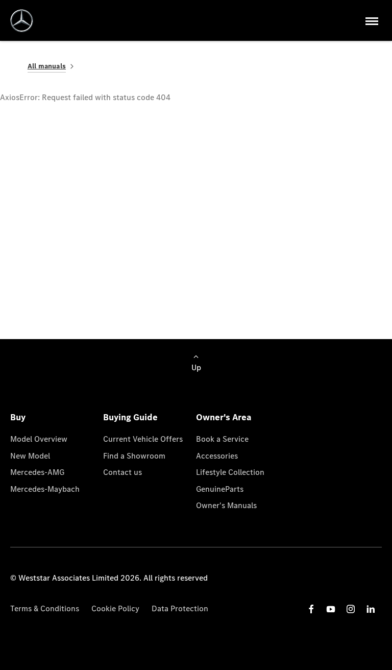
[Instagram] (351, 609)
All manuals (47, 66)
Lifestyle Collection (230, 472)
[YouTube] (331, 609)
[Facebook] (311, 609)
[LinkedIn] (370, 609)
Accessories (217, 455)
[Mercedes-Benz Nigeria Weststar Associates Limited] (21, 20)
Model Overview (38, 439)
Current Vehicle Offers (143, 439)
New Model (30, 455)
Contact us (122, 472)
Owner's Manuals (226, 505)
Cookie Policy (115, 608)
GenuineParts (219, 489)
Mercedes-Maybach (45, 489)
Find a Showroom (134, 455)
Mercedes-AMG (37, 472)
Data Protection (180, 608)
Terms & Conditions (44, 608)
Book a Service (222, 439)
